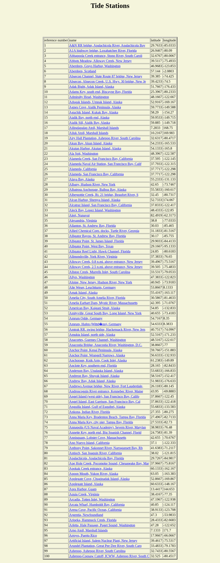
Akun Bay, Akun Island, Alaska (90, 143)
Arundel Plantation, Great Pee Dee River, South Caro (105, 546)
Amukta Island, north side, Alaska (92, 334)
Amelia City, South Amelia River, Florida (97, 298)
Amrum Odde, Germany (85, 318)
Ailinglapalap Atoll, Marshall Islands (94, 128)
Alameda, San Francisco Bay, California (96, 174)
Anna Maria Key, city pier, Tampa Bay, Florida (101, 422)
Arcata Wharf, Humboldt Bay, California (97, 504)
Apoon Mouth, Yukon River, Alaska (93, 473)
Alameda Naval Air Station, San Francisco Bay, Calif (105, 164)
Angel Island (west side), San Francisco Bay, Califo (104, 396)
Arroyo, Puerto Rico (83, 535)
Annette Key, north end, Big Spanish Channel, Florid (105, 432)
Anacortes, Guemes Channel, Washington (97, 340)
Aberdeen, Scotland (82, 71)
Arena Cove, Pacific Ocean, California (95, 510)
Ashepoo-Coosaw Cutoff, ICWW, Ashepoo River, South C (109, 556)
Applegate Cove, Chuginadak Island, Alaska (99, 479)
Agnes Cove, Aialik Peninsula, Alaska (95, 107)
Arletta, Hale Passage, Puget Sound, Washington (102, 525)
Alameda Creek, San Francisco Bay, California (101, 158)
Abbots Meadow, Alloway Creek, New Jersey (100, 61)
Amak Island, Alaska (83, 292)
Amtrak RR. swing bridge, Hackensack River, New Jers (107, 329)
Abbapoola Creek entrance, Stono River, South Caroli (105, 56)
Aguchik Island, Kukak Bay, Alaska (93, 112)
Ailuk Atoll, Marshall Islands (88, 133)
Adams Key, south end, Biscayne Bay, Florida (100, 92)
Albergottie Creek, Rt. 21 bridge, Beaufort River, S (103, 195)
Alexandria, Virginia (83, 220)
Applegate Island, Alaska (86, 484)
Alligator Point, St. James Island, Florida (96, 241)
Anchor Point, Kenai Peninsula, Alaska (95, 350)
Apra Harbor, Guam (82, 489)
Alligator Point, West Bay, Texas (91, 246)
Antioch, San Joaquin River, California (95, 453)
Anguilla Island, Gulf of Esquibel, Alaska (97, 407)
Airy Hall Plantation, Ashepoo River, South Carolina (105, 138)
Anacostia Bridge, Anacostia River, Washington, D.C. (105, 345)
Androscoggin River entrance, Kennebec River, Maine (106, 391)
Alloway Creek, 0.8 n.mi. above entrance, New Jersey (106, 261)
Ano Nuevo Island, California (89, 443)
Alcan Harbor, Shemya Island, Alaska (94, 200)
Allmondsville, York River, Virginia (93, 256)
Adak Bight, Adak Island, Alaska (91, 86)
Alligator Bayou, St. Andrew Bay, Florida (97, 236)
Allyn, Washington (82, 277)
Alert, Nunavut (79, 215)
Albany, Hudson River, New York (92, 184)
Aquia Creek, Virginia (84, 494)
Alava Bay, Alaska (82, 179)
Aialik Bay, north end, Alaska (89, 117)
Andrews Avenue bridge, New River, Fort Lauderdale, (106, 386)
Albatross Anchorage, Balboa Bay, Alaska (97, 189)
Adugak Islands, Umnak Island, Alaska (95, 102)
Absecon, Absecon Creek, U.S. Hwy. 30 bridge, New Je (107, 81)
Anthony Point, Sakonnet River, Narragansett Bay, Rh (106, 448)
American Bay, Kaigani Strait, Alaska (94, 308)
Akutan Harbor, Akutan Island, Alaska (95, 148)
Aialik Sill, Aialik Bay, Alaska (89, 122)
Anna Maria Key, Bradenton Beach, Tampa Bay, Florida (107, 417)
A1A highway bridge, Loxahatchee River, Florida (103, 50)
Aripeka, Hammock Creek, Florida (92, 520)
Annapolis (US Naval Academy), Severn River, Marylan (107, 427)
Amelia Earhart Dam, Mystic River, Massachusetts (103, 303)
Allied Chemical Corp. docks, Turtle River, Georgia (104, 231)
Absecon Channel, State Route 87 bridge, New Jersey (105, 76)
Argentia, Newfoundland (86, 515)
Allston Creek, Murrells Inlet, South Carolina (99, 272)
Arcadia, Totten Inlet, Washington (92, 499)
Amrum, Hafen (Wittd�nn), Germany (95, 324)
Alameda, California (83, 169)
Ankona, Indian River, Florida (89, 412)
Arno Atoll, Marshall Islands (88, 530)
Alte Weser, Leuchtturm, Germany (92, 287)
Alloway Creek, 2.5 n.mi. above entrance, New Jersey (106, 267)
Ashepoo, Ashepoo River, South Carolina (97, 551)
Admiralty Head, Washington (89, 97)
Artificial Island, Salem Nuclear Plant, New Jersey (103, 540)
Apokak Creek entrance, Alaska (90, 468)
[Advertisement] (110, 23)
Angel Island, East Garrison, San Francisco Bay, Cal (104, 401)
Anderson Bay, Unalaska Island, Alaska (96, 370)
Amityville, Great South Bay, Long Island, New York (105, 313)
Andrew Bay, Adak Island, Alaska (92, 381)
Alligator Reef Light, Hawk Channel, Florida (99, 251)
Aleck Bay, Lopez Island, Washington (95, 210)
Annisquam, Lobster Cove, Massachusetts (97, 437)
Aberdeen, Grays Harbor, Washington (95, 66)
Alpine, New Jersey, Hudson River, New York (100, 282)
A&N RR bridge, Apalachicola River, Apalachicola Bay (107, 45)
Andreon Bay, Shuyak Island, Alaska (94, 376)
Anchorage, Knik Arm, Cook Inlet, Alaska (98, 360)
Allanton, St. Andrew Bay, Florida (92, 225)
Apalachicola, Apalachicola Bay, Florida (96, 458)
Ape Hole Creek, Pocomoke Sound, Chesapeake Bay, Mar (109, 463)
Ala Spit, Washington (83, 153)
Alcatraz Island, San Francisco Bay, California (100, 205)
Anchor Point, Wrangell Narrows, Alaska (97, 355)
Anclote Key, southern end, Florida (93, 365)
